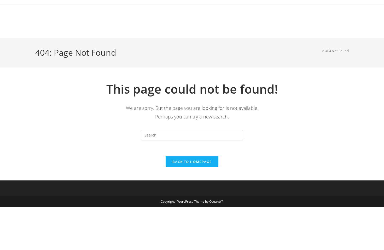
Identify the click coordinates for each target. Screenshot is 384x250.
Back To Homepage (192, 161)
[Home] (319, 50)
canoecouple (34, 11)
